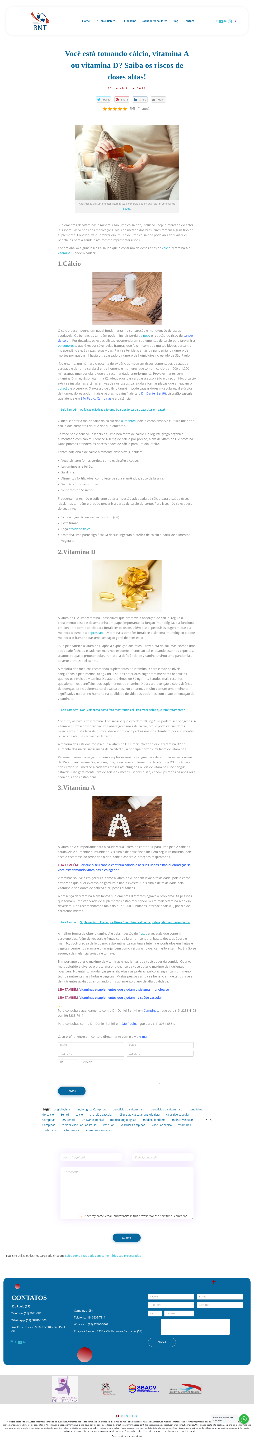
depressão (95, 633)
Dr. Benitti (68, 1120)
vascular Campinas (133, 1125)
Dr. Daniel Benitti (153, 393)
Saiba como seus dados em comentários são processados (103, 1256)
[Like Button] (206, 1120)
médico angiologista (123, 1120)
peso (146, 335)
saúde (126, 208)
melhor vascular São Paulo (79, 1125)
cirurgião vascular (101, 1114)
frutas (143, 933)
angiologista (62, 1109)
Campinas (104, 398)
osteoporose (67, 345)
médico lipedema (154, 1120)
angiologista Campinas (91, 1109)
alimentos (128, 421)
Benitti (64, 1114)
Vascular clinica (162, 1125)
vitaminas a (71, 1130)
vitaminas (51, 1130)
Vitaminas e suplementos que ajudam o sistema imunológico (124, 989)
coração (63, 388)
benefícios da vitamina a (128, 1109)
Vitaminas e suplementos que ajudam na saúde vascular (120, 997)
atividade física (80, 529)
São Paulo (88, 398)
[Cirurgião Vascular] (40, 20)
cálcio (166, 248)
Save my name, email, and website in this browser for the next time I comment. (136, 1216)
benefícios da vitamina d (166, 1109)
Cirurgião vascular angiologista (139, 1114)
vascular (108, 1125)
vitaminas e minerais (99, 1130)
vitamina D (66, 253)
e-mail (143, 1036)
